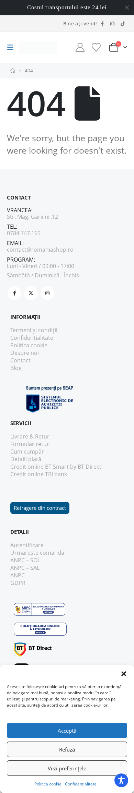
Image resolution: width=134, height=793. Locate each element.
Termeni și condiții (33, 330)
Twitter (31, 293)
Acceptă (67, 730)
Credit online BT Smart (39, 466)
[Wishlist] (96, 47)
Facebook (14, 293)
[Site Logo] (38, 47)
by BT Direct (85, 466)
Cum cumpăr (27, 451)
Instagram (47, 293)
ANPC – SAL (25, 568)
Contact (20, 360)
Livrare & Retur (29, 436)
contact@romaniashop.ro (40, 249)
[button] (123, 673)
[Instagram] (112, 23)
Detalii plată (25, 459)
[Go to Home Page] (12, 70)
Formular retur (29, 444)
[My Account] (80, 47)
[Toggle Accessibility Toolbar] (121, 780)
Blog (16, 368)
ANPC (17, 575)
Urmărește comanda (37, 552)
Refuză (67, 749)
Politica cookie (48, 784)
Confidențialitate (81, 784)
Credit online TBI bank (38, 474)
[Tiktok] (122, 23)
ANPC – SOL (25, 560)
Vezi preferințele (67, 768)
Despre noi (24, 353)
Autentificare (27, 545)
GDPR (17, 583)
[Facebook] (102, 23)
